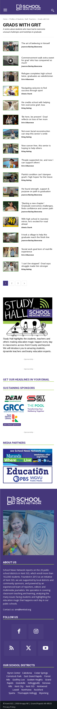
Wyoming (43, 693)
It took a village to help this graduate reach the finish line (35, 235)
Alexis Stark (26, 94)
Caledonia (27, 672)
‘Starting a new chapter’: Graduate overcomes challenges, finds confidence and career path (37, 206)
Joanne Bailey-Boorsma (31, 47)
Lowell (15, 689)
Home (5, 19)
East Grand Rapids (33, 676)
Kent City (19, 686)
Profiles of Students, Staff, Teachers (22, 19)
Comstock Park (14, 676)
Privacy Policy (9, 707)
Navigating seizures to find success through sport (34, 89)
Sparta (12, 693)
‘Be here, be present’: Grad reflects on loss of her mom (34, 118)
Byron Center (13, 672)
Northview (26, 689)
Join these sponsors (12, 424)
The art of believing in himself (35, 43)
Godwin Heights (35, 679)
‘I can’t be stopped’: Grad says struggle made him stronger (36, 264)
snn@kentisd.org (23, 609)
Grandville (21, 683)
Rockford (38, 689)
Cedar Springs (41, 672)
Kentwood (42, 686)
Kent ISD (30, 686)
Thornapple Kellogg (27, 693)
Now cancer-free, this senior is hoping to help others (36, 146)
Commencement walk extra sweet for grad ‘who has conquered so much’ (37, 60)
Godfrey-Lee (18, 679)
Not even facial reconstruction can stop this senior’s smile (35, 132)
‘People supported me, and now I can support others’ (37, 161)
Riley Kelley (26, 108)
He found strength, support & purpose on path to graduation (36, 190)
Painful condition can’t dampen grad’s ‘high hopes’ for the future (36, 175)
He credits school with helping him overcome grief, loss (35, 103)
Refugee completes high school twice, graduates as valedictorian (37, 74)
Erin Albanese (27, 79)
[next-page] (24, 283)
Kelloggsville (34, 683)
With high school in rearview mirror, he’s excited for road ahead (34, 221)
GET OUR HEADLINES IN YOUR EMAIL (26, 379)
